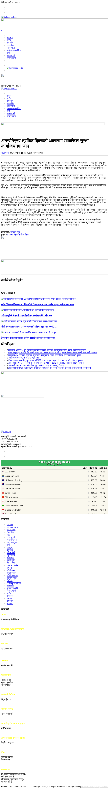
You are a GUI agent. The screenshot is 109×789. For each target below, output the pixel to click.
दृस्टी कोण (11, 560)
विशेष (9, 40)
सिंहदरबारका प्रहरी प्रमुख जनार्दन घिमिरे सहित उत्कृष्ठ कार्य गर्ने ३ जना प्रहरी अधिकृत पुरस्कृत (46, 360)
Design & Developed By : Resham (94, 787)
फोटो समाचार (12, 575)
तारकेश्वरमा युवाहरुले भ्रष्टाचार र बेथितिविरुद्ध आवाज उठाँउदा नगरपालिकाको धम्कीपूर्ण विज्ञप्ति (46, 363)
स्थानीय (10, 42)
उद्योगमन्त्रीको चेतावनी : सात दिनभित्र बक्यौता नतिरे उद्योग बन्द (26, 315)
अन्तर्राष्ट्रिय (12, 540)
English (10, 532)
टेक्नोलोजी (11, 555)
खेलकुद (10, 547)
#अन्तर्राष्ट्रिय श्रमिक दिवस (18, 234)
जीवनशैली (11, 48)
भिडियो (9, 580)
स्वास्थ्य (10, 603)
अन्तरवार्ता (11, 55)
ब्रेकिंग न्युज (15, 232)
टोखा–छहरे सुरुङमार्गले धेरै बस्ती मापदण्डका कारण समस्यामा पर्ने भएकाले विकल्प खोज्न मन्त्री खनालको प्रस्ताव (52, 352)
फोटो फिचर (11, 573)
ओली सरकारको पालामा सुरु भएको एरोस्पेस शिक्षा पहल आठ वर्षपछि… (29, 326)
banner (10, 524)
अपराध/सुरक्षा (12, 542)
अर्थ (8, 53)
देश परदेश (11, 562)
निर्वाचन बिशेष (12, 565)
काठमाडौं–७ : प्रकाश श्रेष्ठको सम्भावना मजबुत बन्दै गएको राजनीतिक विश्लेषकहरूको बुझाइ (44, 355)
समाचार (10, 37)
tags (8, 534)
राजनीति (10, 45)
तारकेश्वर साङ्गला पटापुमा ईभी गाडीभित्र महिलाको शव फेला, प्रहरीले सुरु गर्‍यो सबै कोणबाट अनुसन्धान (49, 368)
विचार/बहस (11, 58)
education (11, 529)
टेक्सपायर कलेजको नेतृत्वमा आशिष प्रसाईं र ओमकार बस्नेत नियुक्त (28, 338)
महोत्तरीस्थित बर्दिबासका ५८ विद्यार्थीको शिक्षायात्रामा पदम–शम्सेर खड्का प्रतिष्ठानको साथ (37, 304)
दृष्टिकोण (10, 557)
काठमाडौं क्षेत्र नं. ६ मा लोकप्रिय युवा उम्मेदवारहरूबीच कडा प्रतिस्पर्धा (36, 365)
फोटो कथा (11, 570)
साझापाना (5, 153)
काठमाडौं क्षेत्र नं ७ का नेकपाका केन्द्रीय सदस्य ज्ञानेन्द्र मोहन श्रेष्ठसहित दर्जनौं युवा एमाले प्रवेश (47, 350)
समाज (9, 598)
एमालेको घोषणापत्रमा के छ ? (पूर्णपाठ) (23, 357)
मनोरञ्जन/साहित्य (14, 50)
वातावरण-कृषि (12, 588)
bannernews (12, 527)
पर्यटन (9, 568)
